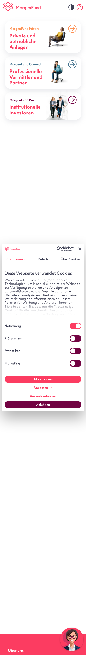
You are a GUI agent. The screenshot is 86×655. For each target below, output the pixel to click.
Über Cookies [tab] (70, 259)
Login (79, 7)
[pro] (43, 106)
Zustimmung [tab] (15, 259)
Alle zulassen (43, 379)
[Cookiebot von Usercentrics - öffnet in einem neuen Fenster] (56, 248)
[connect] (43, 72)
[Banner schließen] (79, 248)
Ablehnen (43, 405)
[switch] (75, 338)
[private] (43, 37)
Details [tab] (43, 259)
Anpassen (41, 388)
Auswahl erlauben (43, 396)
